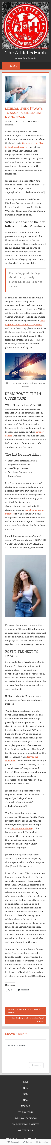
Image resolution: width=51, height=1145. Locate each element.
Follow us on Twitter (25, 1124)
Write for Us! (25, 1130)
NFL (25, 1094)
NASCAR (25, 1106)
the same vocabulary (21, 828)
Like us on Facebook (25, 1118)
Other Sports (25, 1112)
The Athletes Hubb (25, 52)
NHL (25, 1088)
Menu (13, 66)
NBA (25, 1100)
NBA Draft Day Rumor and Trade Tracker (22, 1011)
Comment (36, 1065)
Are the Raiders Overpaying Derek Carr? (24, 1020)
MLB (25, 1082)
